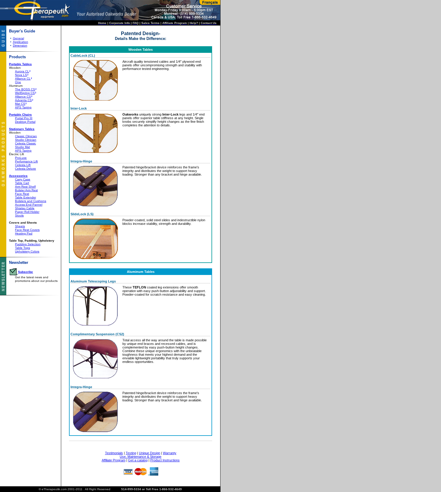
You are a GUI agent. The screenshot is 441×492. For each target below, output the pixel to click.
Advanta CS (23, 100)
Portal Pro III (23, 118)
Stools (19, 215)
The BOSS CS (25, 89)
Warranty (169, 453)
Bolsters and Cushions (30, 201)
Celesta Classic (25, 143)
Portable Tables (20, 64)
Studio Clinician (25, 139)
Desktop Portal (25, 121)
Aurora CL (22, 71)
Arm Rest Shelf (25, 186)
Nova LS (21, 75)
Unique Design (149, 453)
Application (20, 42)
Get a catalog (138, 460)
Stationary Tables (21, 129)
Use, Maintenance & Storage (140, 456)
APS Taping (23, 107)
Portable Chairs (20, 114)
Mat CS (20, 103)
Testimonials (114, 453)
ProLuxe (21, 157)
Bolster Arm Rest (26, 190)
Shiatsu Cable (24, 208)
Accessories (18, 175)
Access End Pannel (28, 204)
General (18, 38)
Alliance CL (23, 78)
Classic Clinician (26, 136)
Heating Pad (23, 233)
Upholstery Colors (27, 251)
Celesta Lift (23, 165)
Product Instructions (165, 460)
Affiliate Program (113, 460)
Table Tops (22, 247)
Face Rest (22, 193)
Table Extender (25, 197)
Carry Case (22, 179)
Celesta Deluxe (25, 168)
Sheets (20, 226)
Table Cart (22, 183)
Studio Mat (22, 147)
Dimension (20, 45)
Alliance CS (23, 96)
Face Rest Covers (27, 229)
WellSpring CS (25, 93)
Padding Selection (27, 244)
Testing (131, 453)
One (18, 82)
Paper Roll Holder (27, 211)
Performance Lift (26, 161)
